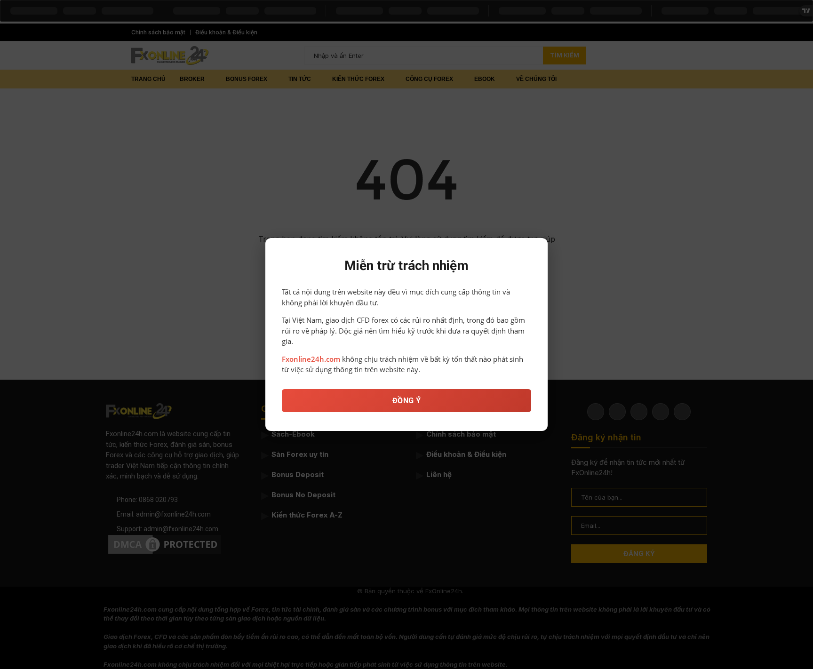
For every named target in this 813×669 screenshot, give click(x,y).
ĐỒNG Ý (406, 400)
